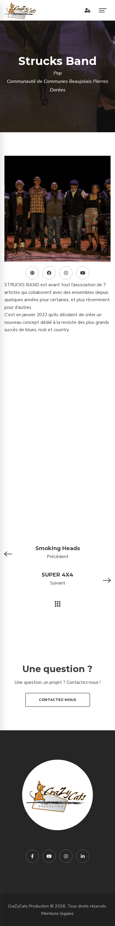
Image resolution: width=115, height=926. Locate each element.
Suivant (57, 579)
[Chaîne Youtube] (82, 272)
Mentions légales (57, 913)
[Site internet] (32, 272)
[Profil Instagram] (66, 272)
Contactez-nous (57, 699)
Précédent (57, 552)
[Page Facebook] (49, 272)
